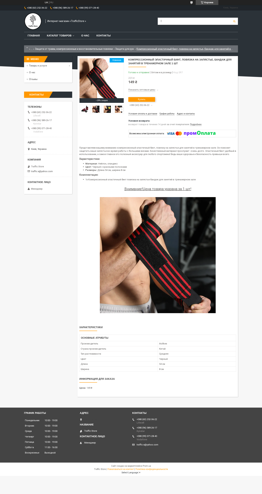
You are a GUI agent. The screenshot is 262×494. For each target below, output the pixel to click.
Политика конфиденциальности (151, 469)
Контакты (103, 35)
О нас (85, 35)
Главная (34, 35)
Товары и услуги (38, 65)
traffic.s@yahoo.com (42, 171)
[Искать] (234, 21)
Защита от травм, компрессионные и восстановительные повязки (74, 48)
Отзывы (33, 79)
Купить (141, 99)
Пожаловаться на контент (120, 469)
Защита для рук (124, 48)
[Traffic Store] (33, 21)
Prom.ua (147, 466)
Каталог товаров (59, 35)
